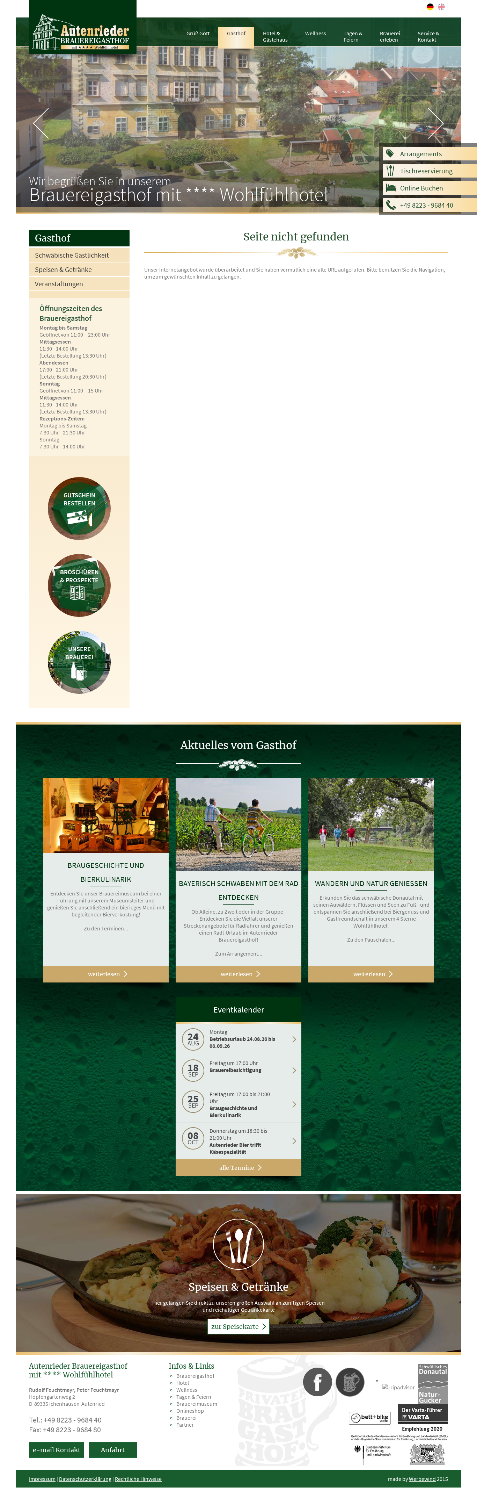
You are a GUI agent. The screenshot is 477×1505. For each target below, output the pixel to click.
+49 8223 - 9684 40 (426, 205)
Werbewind (422, 1478)
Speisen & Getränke (63, 269)
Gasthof (236, 33)
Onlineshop (190, 1410)
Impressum (42, 1478)
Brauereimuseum (196, 1403)
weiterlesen (104, 974)
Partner (185, 1424)
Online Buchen (421, 187)
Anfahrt (113, 1450)
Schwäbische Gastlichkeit (72, 255)
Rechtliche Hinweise (138, 1478)
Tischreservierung (426, 170)
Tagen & (353, 36)
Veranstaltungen (59, 283)
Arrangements (421, 153)
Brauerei (390, 36)
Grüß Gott (198, 33)
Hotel (182, 1382)
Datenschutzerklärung (85, 1478)
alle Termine (236, 1167)
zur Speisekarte (235, 1327)
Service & (428, 36)
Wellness (315, 33)
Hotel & (275, 36)
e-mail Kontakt (56, 1450)
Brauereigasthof (195, 1375)
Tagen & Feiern (193, 1396)
